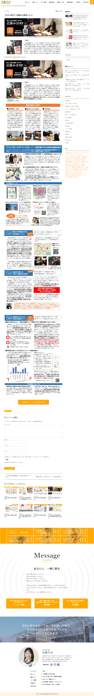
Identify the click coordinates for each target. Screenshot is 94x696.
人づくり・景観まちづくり (71, 109)
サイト (5, 451)
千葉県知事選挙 (77, 158)
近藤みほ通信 (51, 2)
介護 (87, 156)
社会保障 (73, 167)
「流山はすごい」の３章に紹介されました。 (80, 30)
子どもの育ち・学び (70, 103)
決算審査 (74, 165)
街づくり (83, 167)
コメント (7, 424)
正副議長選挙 (68, 165)
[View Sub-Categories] (76, 103)
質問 (77, 171)
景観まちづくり (77, 163)
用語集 (66, 134)
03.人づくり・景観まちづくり (49, 679)
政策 (66, 120)
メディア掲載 (43, 2)
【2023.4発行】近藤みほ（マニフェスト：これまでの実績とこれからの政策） (80, 24)
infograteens (68, 152)
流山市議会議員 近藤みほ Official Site (50, 694)
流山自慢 (67, 126)
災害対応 (67, 100)
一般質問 (83, 156)
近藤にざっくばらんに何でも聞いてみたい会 (74, 173)
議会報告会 (85, 169)
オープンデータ (84, 152)
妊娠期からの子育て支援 (71, 106)
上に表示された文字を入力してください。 (14, 462)
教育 (87, 161)
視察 (87, 167)
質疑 (80, 171)
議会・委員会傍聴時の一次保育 (76, 169)
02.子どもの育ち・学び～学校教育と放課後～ (52, 676)
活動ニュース (35, 2)
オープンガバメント (76, 152)
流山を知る (68, 140)
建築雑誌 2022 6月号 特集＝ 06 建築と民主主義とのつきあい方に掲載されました (80, 37)
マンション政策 (77, 156)
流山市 (78, 165)
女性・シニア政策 (69, 114)
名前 (6, 439)
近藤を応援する (70, 2)
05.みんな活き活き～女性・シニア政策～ (51, 684)
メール (6, 445)
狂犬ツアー (68, 167)
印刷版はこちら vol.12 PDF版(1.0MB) (33, 402)
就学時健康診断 (69, 161)
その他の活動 (68, 123)
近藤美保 (74, 175)
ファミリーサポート (70, 154)
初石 (71, 158)
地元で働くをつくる (70, 159)
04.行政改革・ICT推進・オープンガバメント (52, 681)
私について (27, 2)
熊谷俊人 (83, 165)
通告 (66, 176)
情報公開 (83, 161)
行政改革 (67, 112)
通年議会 (70, 176)
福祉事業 (78, 167)
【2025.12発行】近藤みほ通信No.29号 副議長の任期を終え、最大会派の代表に (80, 17)
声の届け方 (78, 2)
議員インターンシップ (70, 171)
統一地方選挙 (68, 117)
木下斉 (83, 163)
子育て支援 (77, 159)
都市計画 (75, 176)
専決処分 (82, 159)
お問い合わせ (86, 2)
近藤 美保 (75, 85)
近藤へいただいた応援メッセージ (73, 70)
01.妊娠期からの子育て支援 (49, 674)
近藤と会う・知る (60, 2)
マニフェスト (33, 671)
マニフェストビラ (69, 156)
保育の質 (67, 158)
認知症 (67, 169)
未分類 (66, 142)
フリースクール (78, 154)
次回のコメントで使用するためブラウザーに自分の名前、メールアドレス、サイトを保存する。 (27, 456)
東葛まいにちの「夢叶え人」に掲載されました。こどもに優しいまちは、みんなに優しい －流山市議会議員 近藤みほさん (76, 46)
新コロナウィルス (69, 163)
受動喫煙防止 (84, 158)
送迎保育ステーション (81, 175)
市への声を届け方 (76, 161)
